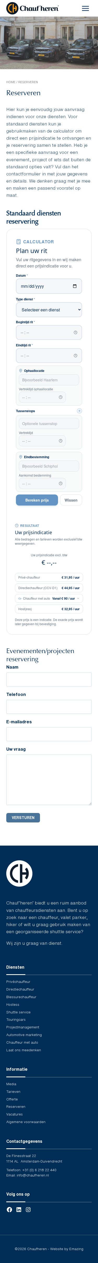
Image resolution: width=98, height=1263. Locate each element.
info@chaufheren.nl (33, 1175)
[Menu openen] (85, 8)
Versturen (23, 818)
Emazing (76, 1249)
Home (10, 81)
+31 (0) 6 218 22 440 (39, 1170)
